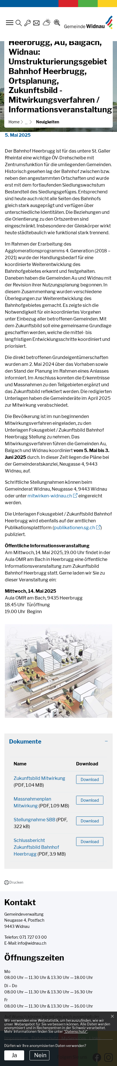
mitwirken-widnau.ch (53, 496)
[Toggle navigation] (8, 22)
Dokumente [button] (25, 741)
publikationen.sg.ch (77, 527)
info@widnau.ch (32, 943)
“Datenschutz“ (75, 1031)
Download (87, 764)
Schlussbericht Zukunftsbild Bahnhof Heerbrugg (36, 847)
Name (20, 764)
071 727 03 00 (33, 937)
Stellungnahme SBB (34, 819)
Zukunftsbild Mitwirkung (39, 778)
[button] (13, 882)
